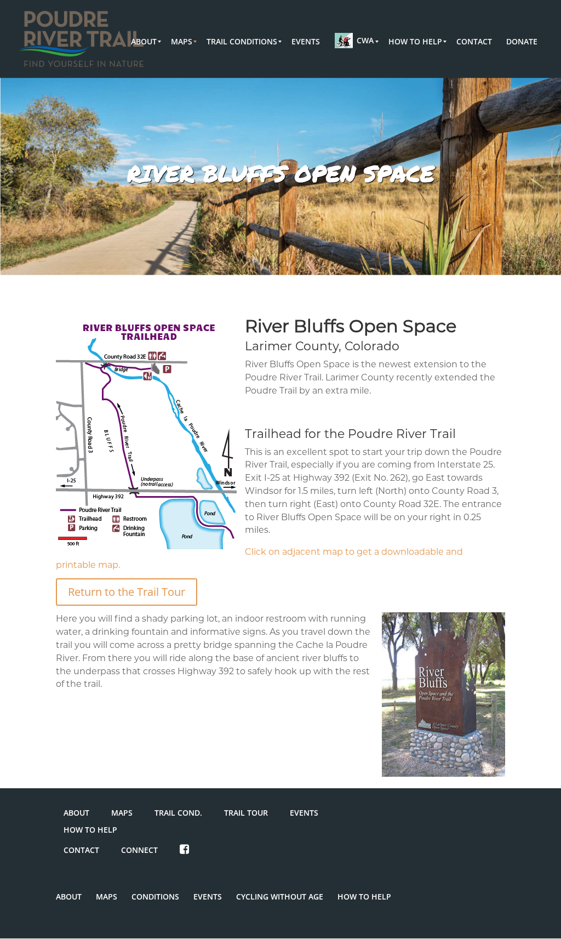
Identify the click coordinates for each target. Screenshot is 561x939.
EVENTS (304, 812)
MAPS (122, 812)
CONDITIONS (155, 896)
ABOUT (76, 812)
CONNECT (139, 850)
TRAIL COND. (178, 812)
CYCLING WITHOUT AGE (279, 896)
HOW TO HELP (90, 829)
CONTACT (81, 850)
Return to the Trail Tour (126, 591)
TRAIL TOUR (246, 812)
